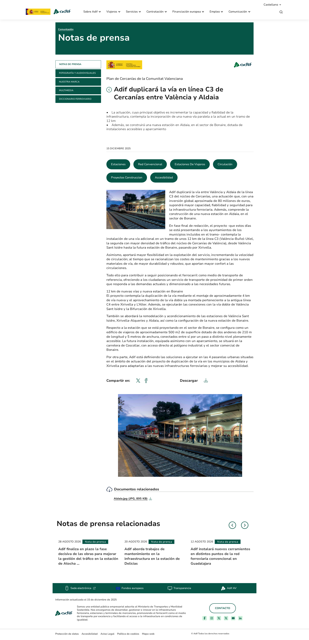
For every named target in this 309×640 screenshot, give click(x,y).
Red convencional (150, 164)
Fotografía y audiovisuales (77, 73)
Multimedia (66, 90)
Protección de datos (67, 634)
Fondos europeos (133, 588)
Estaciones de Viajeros (190, 164)
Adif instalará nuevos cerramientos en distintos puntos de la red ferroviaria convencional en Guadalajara (220, 556)
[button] (109, 89)
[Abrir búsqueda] (281, 12)
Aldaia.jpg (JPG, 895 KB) (133, 499)
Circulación (225, 164)
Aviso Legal (107, 634)
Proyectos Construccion (126, 178)
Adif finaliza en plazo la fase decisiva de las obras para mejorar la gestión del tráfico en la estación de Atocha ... (88, 556)
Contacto (222, 608)
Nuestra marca (69, 81)
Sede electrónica (83, 588)
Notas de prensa (70, 64)
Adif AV (231, 588)
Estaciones (118, 164)
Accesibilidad (164, 178)
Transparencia (182, 588)
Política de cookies (128, 634)
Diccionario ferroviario (75, 99)
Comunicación (65, 29)
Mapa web (148, 634)
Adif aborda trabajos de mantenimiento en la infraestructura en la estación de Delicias (152, 556)
